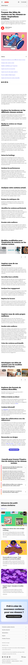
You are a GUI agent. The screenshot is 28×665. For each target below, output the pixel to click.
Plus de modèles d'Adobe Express (8, 75)
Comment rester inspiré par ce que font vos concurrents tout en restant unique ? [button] (12, 491)
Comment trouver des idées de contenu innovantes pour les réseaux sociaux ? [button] (12, 467)
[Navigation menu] (2, 2)
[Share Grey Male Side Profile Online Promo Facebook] (12, 248)
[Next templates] (25, 257)
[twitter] (7, 657)
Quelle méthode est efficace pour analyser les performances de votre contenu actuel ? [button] (12, 485)
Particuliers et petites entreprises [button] (8, 627)
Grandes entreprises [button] (6, 629)
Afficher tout (3, 508)
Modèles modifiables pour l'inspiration (9, 65)
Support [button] (3, 635)
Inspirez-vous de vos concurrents (8, 68)
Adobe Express (4, 5)
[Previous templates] (21, 257)
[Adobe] (6, 2)
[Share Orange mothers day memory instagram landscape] (12, 370)
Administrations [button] (5, 632)
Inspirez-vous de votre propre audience (9, 72)
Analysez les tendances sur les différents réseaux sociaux (13, 59)
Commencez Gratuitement (13, 616)
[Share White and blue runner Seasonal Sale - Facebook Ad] (19, 248)
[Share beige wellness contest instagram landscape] (19, 370)
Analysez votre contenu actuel (7, 62)
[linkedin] (9, 657)
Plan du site (4, 662)
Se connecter (23, 2)
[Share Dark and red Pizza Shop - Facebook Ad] (26, 248)
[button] (19, 2)
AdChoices (9, 662)
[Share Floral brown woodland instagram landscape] (26, 370)
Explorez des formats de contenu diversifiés (10, 78)
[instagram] (5, 657)
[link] (2, 82)
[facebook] (2, 657)
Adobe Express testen (14, 449)
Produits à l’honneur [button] (6, 638)
